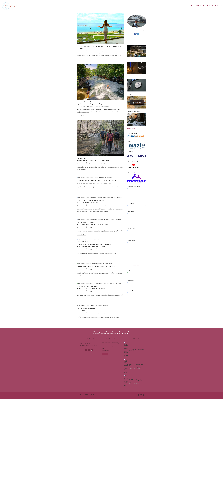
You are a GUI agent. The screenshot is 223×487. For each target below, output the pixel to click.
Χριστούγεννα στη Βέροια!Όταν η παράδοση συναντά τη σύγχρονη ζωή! (92, 223)
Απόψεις (98, 50)
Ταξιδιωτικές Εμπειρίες (105, 50)
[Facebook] (135, 34)
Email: (103, 348)
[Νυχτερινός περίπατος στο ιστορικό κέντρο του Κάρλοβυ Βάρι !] (126, 381)
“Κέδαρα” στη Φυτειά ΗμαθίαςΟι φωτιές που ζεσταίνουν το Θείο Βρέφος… (92, 287)
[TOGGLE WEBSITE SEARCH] (221, 5)
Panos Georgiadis (81, 50)
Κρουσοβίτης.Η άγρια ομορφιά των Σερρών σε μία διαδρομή (93, 159)
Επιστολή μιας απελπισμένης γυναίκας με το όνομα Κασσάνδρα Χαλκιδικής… (136, 349)
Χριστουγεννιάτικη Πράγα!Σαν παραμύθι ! (86, 309)
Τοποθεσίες (107, 106)
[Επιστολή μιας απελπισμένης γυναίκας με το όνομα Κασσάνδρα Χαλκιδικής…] (126, 349)
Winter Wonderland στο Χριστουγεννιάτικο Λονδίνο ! (96, 266)
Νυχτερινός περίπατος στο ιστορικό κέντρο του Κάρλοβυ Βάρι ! (135, 381)
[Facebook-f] (86, 350)
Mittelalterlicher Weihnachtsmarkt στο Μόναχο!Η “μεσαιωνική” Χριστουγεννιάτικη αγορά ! (94, 245)
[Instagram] (138, 34)
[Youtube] (89, 350)
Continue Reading (82, 59)
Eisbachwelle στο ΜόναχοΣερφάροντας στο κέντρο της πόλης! (89, 103)
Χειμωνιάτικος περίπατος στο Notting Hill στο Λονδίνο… (97, 180)
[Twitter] (141, 395)
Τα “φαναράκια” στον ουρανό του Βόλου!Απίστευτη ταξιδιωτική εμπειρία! (91, 201)
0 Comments (138, 368)
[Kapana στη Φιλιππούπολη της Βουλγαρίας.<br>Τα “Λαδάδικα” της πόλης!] (126, 366)
